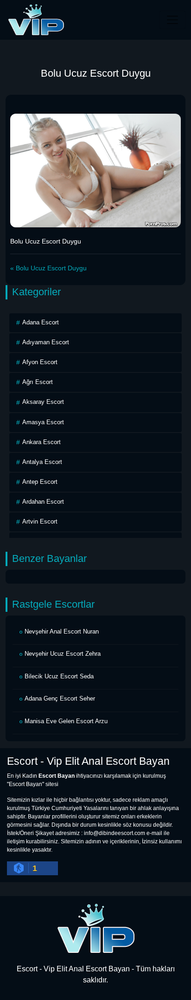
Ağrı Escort (37, 381)
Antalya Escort (42, 461)
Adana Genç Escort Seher (60, 698)
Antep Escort (39, 481)
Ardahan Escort (43, 501)
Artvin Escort (39, 521)
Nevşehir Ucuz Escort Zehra (63, 653)
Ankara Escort (41, 442)
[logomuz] (95, 928)
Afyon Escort (39, 362)
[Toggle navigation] (172, 20)
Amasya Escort (43, 422)
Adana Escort (40, 322)
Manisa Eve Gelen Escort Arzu (66, 721)
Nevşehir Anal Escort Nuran (62, 631)
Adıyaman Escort (45, 342)
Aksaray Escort (43, 401)
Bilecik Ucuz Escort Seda (59, 676)
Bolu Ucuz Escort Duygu (51, 268)
